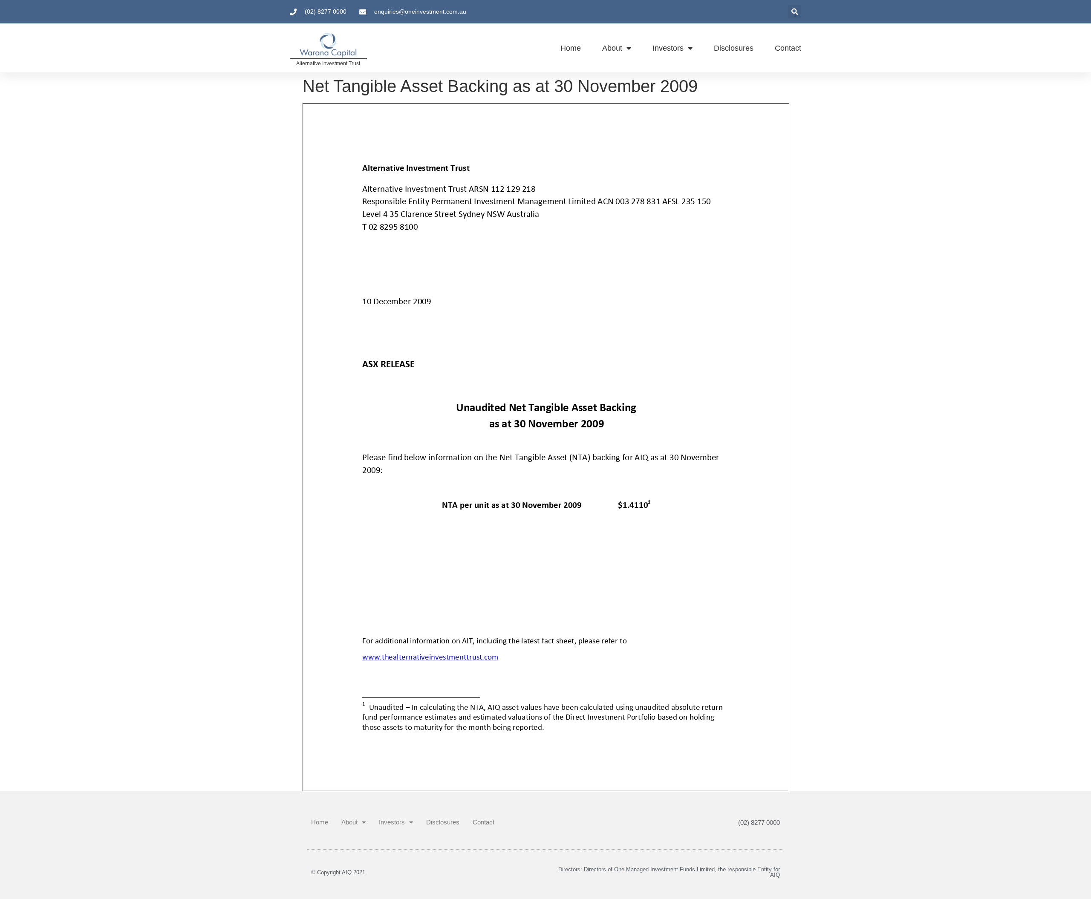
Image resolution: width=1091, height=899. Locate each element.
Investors (668, 48)
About (612, 48)
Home (570, 48)
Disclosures (733, 48)
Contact (788, 48)
